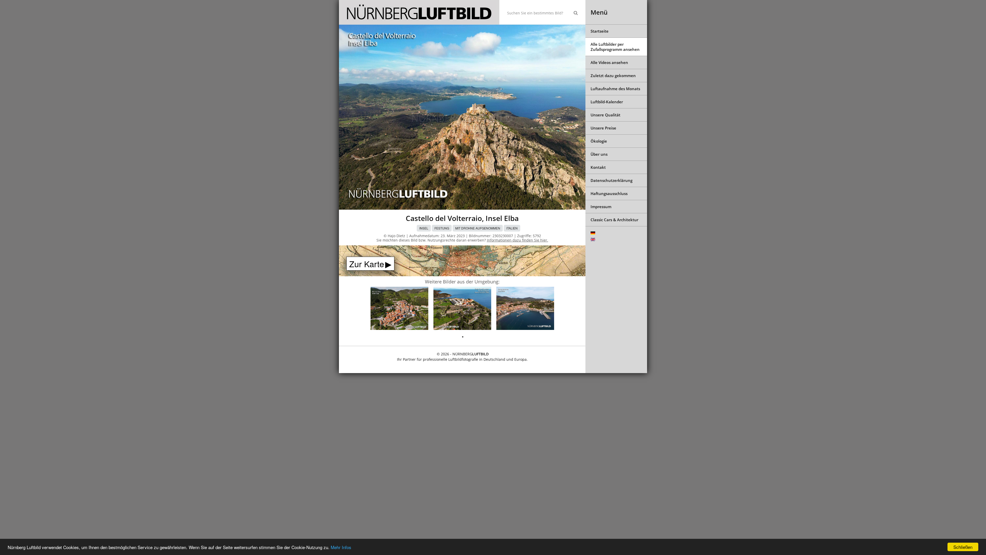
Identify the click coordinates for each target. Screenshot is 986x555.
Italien (512, 228)
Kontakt (598, 167)
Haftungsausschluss (609, 193)
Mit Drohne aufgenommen (477, 228)
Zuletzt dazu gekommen (613, 75)
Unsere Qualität (605, 114)
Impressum (601, 206)
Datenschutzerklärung (611, 180)
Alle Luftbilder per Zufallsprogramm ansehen (615, 47)
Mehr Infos (341, 547)
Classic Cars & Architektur (614, 219)
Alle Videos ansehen (609, 62)
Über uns (599, 154)
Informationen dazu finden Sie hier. (517, 240)
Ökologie (599, 141)
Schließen (962, 547)
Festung (441, 228)
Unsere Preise (603, 128)
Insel (423, 228)
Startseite (600, 31)
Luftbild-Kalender (607, 101)
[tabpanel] (399, 309)
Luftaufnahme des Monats (615, 88)
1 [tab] (462, 336)
